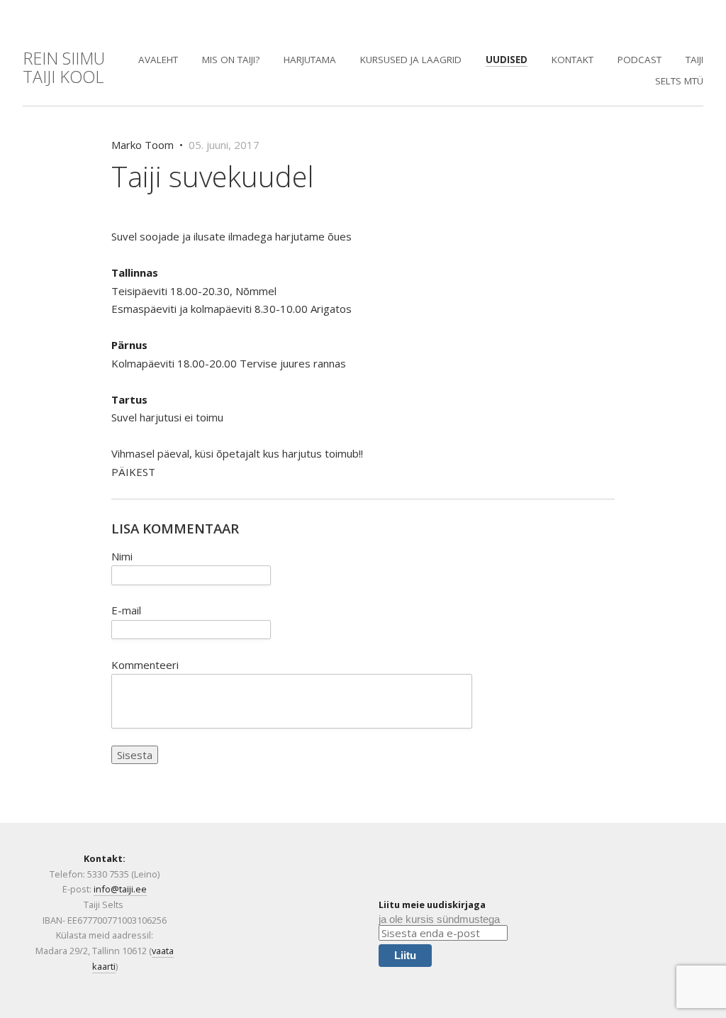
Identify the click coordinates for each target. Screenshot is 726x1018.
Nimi (122, 556)
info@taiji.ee (120, 889)
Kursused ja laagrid (411, 59)
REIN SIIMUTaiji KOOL (64, 67)
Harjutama (310, 59)
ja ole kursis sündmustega (439, 919)
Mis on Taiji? (230, 59)
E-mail (126, 610)
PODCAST (639, 59)
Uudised (506, 59)
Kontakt (572, 59)
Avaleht (158, 59)
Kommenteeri (145, 665)
